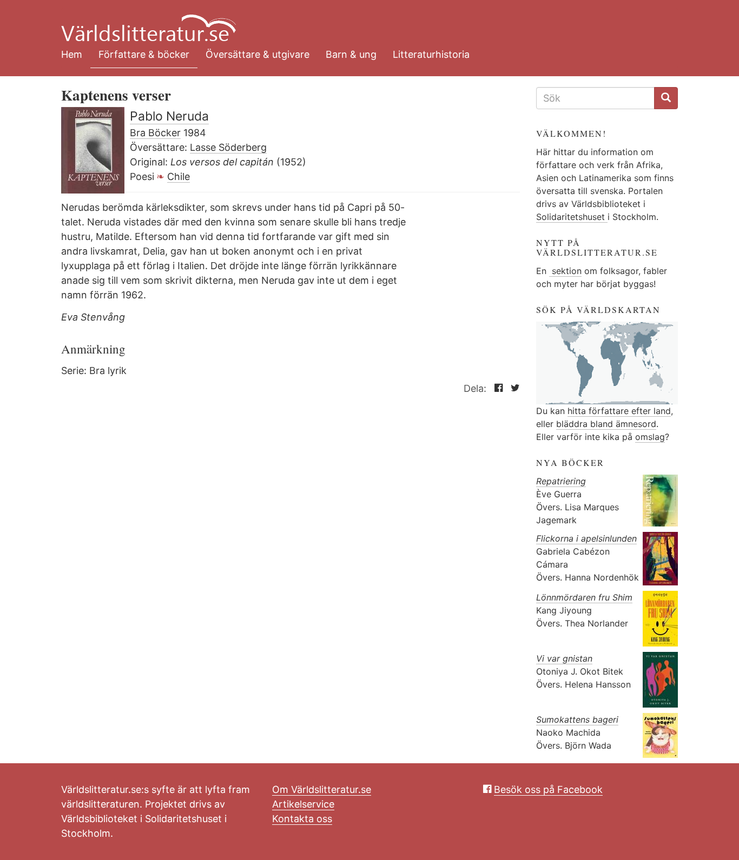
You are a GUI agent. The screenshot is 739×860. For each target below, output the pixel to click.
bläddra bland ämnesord (606, 423)
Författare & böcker (143, 54)
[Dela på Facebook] (496, 388)
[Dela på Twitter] (512, 388)
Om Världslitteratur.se (321, 789)
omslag (650, 436)
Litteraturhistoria (431, 54)
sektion (565, 270)
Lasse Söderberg (228, 147)
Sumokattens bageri (577, 719)
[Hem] (361, 21)
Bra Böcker (155, 132)
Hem (71, 54)
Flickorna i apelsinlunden (586, 538)
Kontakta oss (302, 818)
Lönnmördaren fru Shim (584, 597)
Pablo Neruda (169, 116)
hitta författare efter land (619, 410)
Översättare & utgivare (257, 54)
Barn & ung (351, 54)
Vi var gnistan (564, 658)
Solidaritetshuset (572, 216)
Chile (178, 176)
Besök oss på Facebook (548, 789)
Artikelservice (303, 804)
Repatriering (561, 481)
